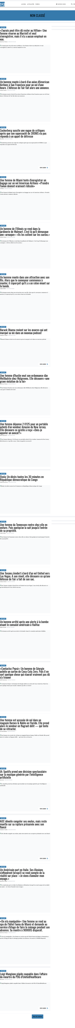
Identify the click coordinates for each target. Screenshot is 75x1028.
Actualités (30, 4)
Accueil (23, 4)
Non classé (3, 27)
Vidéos (37, 4)
